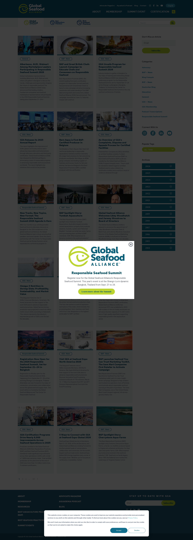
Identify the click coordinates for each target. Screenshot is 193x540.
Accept (118, 530)
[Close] (131, 244)
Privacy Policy (132, 518)
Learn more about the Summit (96, 291)
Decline (137, 530)
